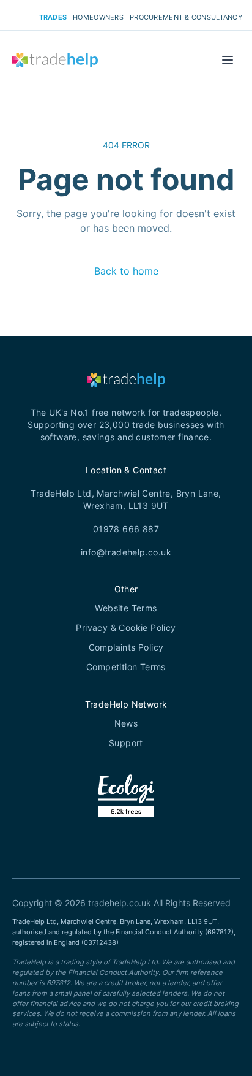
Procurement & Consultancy (186, 17)
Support (126, 743)
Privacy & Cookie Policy (126, 627)
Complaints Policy (126, 647)
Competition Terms (126, 667)
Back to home (126, 271)
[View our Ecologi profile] (126, 811)
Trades (53, 17)
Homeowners (98, 17)
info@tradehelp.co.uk (126, 552)
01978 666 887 (126, 529)
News (126, 723)
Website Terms (126, 608)
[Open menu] (227, 60)
